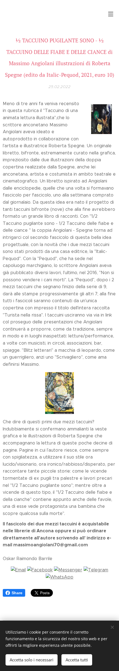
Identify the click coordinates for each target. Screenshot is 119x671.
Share (17, 593)
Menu (110, 13)
